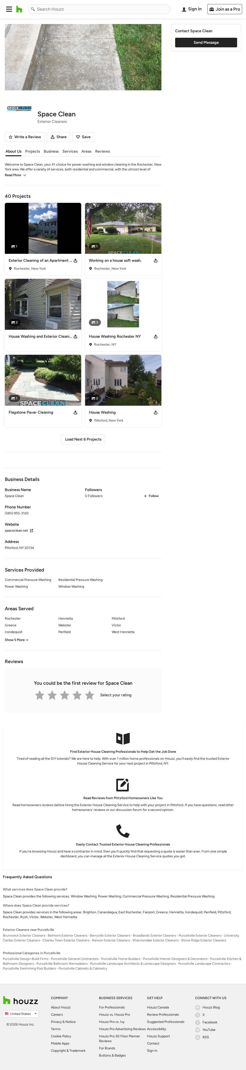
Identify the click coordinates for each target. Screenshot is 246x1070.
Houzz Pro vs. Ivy (111, 1022)
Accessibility (156, 1029)
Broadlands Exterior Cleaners (154, 935)
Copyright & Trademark (68, 1051)
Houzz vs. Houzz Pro (114, 1015)
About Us (13, 151)
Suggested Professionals (165, 1022)
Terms (56, 1029)
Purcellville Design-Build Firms (26, 959)
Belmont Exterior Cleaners (67, 935)
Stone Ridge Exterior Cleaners (203, 940)
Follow (154, 496)
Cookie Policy (61, 1036)
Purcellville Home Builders (121, 959)
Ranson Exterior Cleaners (111, 940)
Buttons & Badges (112, 1055)
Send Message (206, 42)
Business (51, 151)
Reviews (102, 151)
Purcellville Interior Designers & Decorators (175, 959)
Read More (13, 175)
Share (61, 137)
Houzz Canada (158, 1007)
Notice (70, 1022)
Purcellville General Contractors (75, 959)
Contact (153, 1043)
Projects (32, 151)
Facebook (210, 1022)
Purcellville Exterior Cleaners (200, 935)
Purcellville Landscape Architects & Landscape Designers (133, 964)
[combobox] (99, 9)
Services (70, 151)
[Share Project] (75, 260)
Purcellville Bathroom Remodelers (62, 964)
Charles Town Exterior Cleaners (66, 940)
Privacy (56, 1022)
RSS (206, 1037)
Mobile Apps (60, 1043)
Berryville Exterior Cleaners (110, 935)
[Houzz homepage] (19, 9)
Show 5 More (15, 640)
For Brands (107, 1048)
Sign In (152, 1051)
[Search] (33, 9)
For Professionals (112, 1007)
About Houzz (61, 1007)
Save (86, 137)
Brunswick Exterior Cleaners (24, 935)
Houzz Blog (211, 1007)
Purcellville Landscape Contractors (204, 964)
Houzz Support (158, 1036)
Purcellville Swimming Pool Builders (29, 968)
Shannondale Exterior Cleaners (155, 940)
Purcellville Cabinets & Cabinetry (83, 968)
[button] (9, 9)
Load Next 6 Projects (83, 439)
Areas (86, 151)
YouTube (209, 1030)
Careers (57, 1015)
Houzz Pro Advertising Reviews (122, 1029)
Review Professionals (163, 1015)
